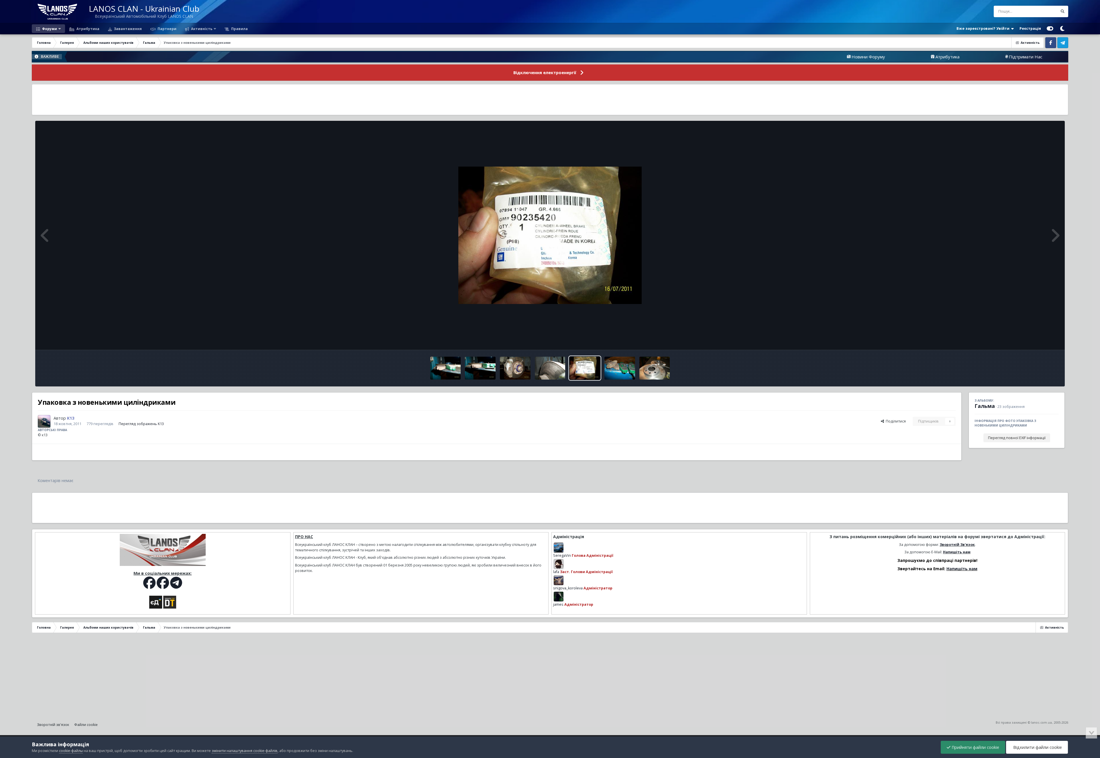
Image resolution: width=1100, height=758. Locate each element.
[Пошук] (1062, 11)
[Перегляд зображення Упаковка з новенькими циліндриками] (584, 368)
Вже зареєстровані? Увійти (983, 28)
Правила (239, 28)
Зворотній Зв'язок (957, 544)
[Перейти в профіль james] (558, 596)
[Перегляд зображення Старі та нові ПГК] (480, 368)
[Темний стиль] (1062, 28)
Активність (201, 28)
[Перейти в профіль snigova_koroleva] (558, 580)
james (558, 604)
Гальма (985, 405)
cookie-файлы (71, 750)
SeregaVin (562, 555)
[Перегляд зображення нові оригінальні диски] (654, 368)
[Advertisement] (550, 99)
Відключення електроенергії (544, 72)
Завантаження (127, 28)
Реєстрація (1030, 28)
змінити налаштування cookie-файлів (245, 750)
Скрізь (1045, 11)
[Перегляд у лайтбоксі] (550, 235)
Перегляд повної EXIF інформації (1017, 437)
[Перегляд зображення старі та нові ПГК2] (445, 368)
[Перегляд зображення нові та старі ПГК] (619, 368)
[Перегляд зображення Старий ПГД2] (515, 368)
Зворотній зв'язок (53, 724)
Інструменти (1041, 339)
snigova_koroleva (568, 588)
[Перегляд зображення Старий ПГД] (550, 368)
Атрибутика (87, 28)
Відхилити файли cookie (1037, 747)
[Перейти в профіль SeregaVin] (558, 547)
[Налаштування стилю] (1050, 28)
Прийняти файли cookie (974, 747)
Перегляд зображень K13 (141, 423)
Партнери (166, 28)
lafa (556, 571)
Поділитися (895, 421)
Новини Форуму (816, 57)
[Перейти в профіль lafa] (558, 564)
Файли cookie (86, 724)
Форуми (49, 28)
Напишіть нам (957, 552)
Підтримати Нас (974, 57)
